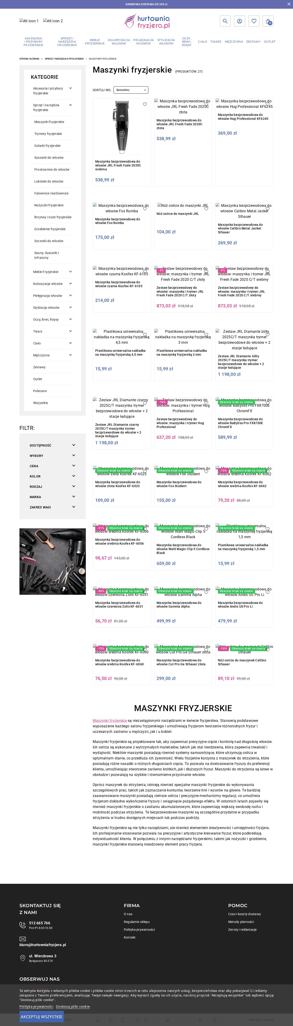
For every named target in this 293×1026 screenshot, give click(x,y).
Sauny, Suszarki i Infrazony (46, 255)
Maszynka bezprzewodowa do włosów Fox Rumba (117, 221)
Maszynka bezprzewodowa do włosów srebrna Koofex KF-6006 (119, 541)
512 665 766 (39, 923)
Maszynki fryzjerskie (49, 122)
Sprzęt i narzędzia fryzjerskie (64, 58)
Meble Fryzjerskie (45, 272)
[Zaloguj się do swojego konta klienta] (239, 21)
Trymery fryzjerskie (48, 134)
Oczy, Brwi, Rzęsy (46, 319)
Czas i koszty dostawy (244, 914)
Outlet (37, 379)
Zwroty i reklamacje (242, 929)
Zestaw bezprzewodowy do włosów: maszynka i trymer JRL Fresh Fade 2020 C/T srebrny (241, 291)
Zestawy (39, 367)
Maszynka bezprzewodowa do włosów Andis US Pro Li (240, 605)
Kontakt (130, 937)
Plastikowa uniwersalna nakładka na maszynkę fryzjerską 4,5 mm (120, 352)
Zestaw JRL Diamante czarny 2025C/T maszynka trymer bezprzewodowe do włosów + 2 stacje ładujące (118, 430)
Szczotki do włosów (48, 241)
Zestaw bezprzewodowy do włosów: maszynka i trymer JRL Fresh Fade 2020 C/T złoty (180, 291)
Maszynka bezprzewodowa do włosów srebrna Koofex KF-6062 (242, 484)
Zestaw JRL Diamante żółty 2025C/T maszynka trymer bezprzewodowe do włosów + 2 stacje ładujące (241, 361)
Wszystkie (40, 403)
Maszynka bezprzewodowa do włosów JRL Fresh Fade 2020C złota (180, 124)
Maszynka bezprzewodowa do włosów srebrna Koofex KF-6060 (119, 662)
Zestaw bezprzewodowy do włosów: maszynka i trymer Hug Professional (180, 423)
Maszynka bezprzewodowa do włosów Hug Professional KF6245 (243, 116)
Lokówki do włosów (48, 181)
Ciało (37, 343)
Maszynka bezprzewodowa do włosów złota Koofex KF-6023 (117, 484)
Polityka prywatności (139, 929)
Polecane (40, 391)
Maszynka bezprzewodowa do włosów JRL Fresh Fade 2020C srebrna (118, 165)
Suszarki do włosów (49, 157)
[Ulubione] (253, 21)
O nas (128, 914)
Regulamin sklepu (137, 922)
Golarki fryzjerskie (47, 145)
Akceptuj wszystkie (41, 1016)
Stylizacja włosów (46, 307)
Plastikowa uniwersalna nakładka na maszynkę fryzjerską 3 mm (182, 352)
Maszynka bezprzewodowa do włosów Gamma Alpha (179, 605)
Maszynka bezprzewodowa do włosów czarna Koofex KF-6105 (118, 284)
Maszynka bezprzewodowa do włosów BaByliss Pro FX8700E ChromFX (240, 423)
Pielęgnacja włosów (47, 295)
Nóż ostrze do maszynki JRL (178, 214)
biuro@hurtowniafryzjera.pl (42, 945)
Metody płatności (241, 922)
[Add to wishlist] (144, 104)
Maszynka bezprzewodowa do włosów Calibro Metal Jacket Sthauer (240, 228)
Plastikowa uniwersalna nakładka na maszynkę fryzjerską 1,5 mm (243, 547)
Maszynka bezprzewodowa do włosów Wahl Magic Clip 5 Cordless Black (183, 549)
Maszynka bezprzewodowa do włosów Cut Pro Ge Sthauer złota (181, 662)
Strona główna (29, 58)
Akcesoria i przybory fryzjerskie (48, 91)
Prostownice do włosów (52, 169)
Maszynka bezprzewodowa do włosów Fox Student (179, 484)
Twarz (37, 331)
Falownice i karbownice (51, 193)
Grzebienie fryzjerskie (49, 229)
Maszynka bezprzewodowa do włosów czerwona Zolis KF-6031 (119, 605)
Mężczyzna (41, 355)
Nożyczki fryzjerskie (48, 205)
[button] (268, 21)
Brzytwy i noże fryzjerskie (52, 217)
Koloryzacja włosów (48, 284)
